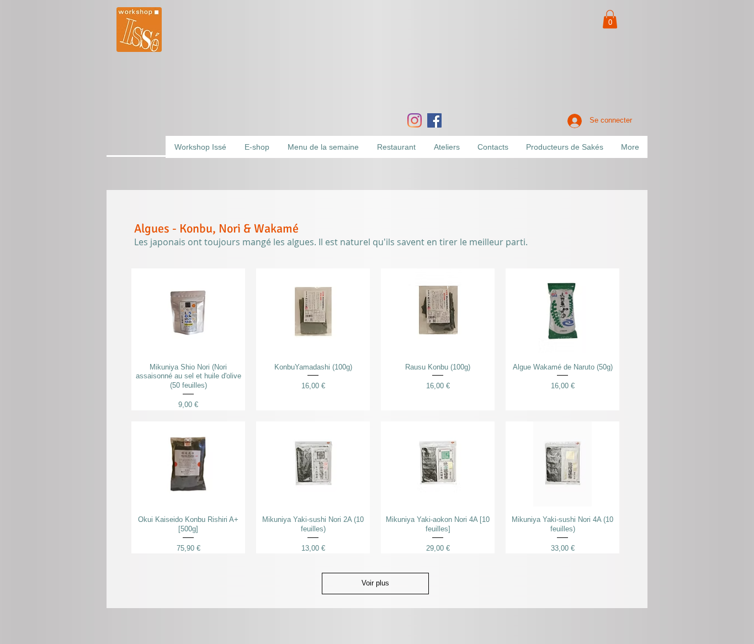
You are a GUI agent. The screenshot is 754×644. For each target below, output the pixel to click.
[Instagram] (414, 120)
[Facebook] (434, 120)
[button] (610, 19)
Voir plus (375, 583)
